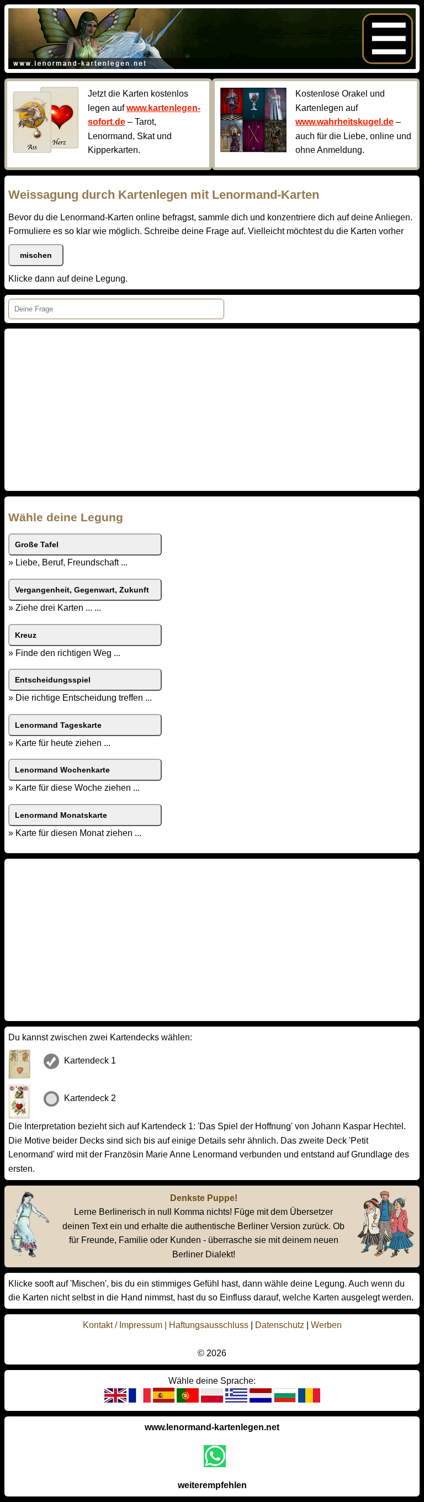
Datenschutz (279, 1325)
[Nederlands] (261, 1399)
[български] (285, 1399)
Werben (326, 1325)
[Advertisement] (212, 409)
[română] (309, 1399)
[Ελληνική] (236, 1399)
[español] (163, 1399)
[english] (115, 1399)
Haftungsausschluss (208, 1325)
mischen (36, 255)
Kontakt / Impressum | (126, 1325)
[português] (188, 1399)
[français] (140, 1399)
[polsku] (212, 1399)
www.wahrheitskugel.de (344, 121)
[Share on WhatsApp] (215, 1456)
